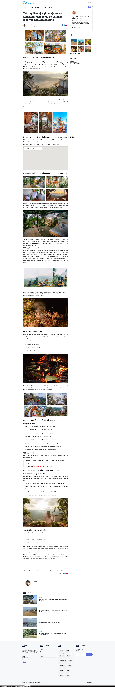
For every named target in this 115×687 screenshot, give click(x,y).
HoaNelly (72, 61)
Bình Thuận (61, 670)
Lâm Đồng (61, 673)
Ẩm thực (37, 7)
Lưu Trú (68, 655)
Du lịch (31, 7)
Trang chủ (24, 7)
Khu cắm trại (62, 655)
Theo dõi (89, 654)
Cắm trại (44, 7)
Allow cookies (27, 686)
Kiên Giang (61, 675)
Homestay (56, 570)
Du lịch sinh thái (63, 665)
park (60, 658)
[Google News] (90, 7)
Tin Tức (50, 7)
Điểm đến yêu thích (67, 658)
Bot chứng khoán (73, 62)
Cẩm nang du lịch (50, 570)
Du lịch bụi (61, 663)
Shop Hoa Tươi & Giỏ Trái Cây (75, 63)
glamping (70, 660)
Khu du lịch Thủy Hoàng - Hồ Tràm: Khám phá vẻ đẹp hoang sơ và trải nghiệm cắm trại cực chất (52, 611)
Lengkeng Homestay (42, 570)
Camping (60, 570)
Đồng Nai (67, 663)
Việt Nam (61, 650)
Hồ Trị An (67, 675)
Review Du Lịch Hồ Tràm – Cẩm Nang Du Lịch (49, 622)
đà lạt (37, 570)
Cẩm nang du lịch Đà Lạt (30, 570)
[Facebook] (88, 7)
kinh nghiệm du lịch (63, 668)
